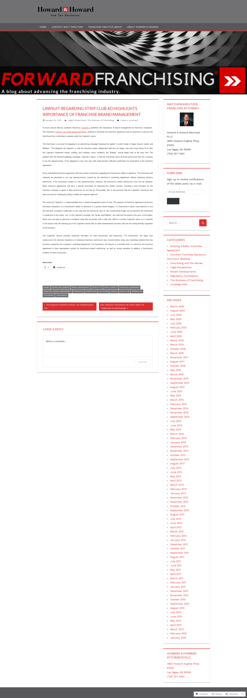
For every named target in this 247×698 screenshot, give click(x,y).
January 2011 (178, 586)
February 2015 (178, 404)
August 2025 (177, 310)
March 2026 (177, 306)
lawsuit (114, 291)
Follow (173, 201)
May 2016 (175, 370)
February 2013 (178, 489)
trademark (48, 295)
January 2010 (178, 637)
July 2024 (176, 323)
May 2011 (175, 569)
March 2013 (177, 484)
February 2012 (178, 535)
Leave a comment (129, 120)
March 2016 (177, 374)
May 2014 (175, 429)
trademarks (61, 295)
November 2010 (179, 595)
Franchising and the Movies (186, 263)
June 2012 (176, 523)
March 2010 (177, 629)
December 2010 (179, 591)
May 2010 (175, 620)
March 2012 (177, 531)
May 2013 (175, 476)
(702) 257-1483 (175, 676)
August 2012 (177, 514)
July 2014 (175, 421)
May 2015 (175, 395)
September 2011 (179, 552)
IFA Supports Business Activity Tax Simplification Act (68, 306)
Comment (142, 362)
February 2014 (178, 438)
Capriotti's (97, 287)
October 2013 (178, 455)
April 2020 (176, 336)
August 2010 (177, 608)
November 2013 (179, 450)
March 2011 (176, 578)
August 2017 (177, 361)
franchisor (91, 291)
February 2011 (178, 582)
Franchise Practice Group (105, 27)
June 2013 (176, 472)
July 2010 (175, 612)
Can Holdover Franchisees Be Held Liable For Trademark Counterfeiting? (121, 306)
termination (136, 291)
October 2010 (178, 599)
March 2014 (177, 433)
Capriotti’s (85, 128)
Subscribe (174, 173)
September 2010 (179, 603)
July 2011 (175, 561)
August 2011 (177, 557)
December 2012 (179, 497)
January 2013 (178, 493)
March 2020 (177, 340)
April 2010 (176, 625)
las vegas (103, 291)
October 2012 (177, 506)
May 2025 (175, 319)
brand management (81, 287)
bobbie (46, 287)
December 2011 (179, 544)
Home (43, 27)
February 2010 (178, 633)
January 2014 (178, 442)
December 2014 (179, 408)
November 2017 (179, 357)
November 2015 (179, 378)
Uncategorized (178, 284)
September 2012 (179, 510)
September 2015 (179, 382)
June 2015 (176, 391)
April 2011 (175, 574)
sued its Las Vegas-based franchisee (70, 132)
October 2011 (177, 548)
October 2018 (178, 348)
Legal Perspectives (77, 120)
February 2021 (178, 327)
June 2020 (176, 331)
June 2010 (176, 616)
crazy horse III (110, 287)
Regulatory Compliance (184, 275)
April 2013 (176, 480)
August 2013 (177, 463)
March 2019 (177, 344)
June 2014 (176, 425)
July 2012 (175, 518)
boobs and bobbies (61, 287)
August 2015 (177, 387)
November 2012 (179, 501)
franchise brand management (57, 291)
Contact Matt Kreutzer (67, 27)
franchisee (78, 291)
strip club (124, 291)
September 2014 (179, 416)
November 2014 (179, 412)
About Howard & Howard (142, 27)
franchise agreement (129, 287)
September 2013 (179, 459)
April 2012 (175, 527)
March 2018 (177, 353)
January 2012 (178, 540)
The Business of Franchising (100, 120)
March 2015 (177, 399)
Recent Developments (183, 271)
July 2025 (176, 314)
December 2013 (179, 446)
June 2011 (176, 565)
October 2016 (178, 365)
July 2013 (175, 467)
